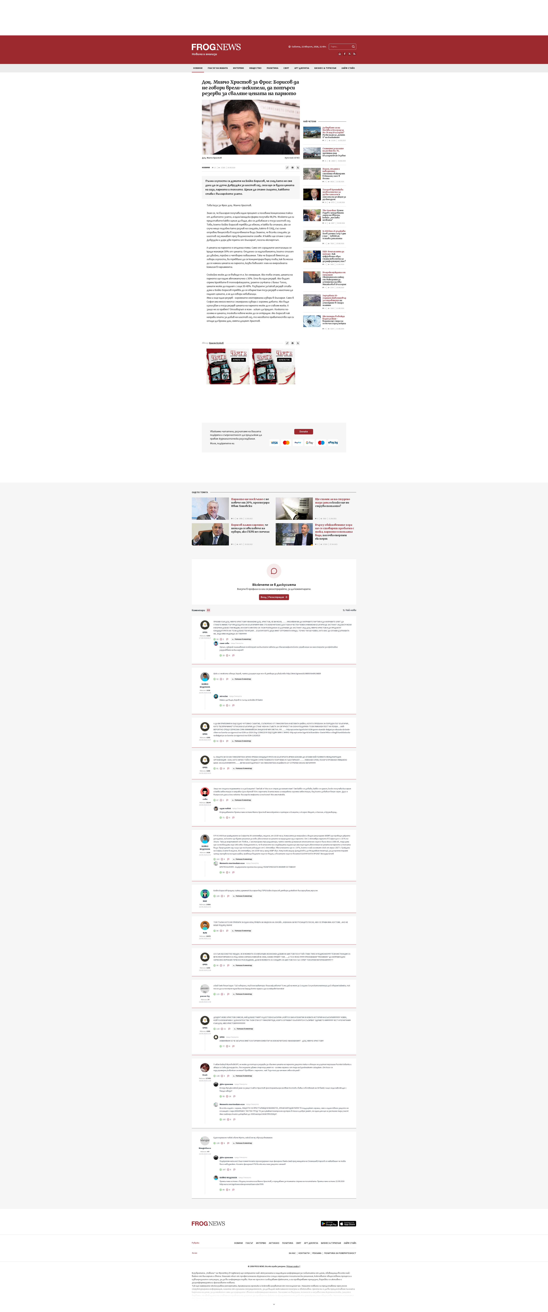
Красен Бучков (216, 343)
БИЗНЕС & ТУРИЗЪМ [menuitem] (325, 68)
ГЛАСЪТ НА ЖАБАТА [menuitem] (218, 68)
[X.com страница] (349, 54)
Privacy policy (293, 1266)
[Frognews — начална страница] (208, 1223)
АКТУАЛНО (274, 1243)
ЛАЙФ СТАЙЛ (350, 1243)
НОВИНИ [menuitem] (198, 68)
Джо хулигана (226, 1084)
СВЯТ (298, 1243)
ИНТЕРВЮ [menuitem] (238, 68)
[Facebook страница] (344, 54)
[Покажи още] (274, 1304)
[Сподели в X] (298, 168)
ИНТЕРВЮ (261, 1243)
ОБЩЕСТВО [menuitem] (255, 68)
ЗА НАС (292, 1253)
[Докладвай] (227, 639)
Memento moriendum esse (232, 863)
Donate (304, 431)
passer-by (205, 996)
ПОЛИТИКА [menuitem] (272, 68)
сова (205, 799)
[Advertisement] (274, 17)
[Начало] (340, 54)
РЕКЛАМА (316, 1253)
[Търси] (353, 46)
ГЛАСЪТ (249, 1243)
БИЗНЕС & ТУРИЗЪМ (331, 1243)
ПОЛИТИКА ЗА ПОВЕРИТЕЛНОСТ (340, 1253)
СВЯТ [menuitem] (286, 68)
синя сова (224, 643)
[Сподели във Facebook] (293, 168)
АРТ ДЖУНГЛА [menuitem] (301, 68)
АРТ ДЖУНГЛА (311, 1243)
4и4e (205, 932)
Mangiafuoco (205, 1148)
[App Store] (347, 1223)
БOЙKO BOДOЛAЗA (205, 685)
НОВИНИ (206, 167)
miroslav (224, 696)
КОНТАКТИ (304, 1253)
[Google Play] (329, 1223)
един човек (225, 808)
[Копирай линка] (287, 168)
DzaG (205, 1075)
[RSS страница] (354, 54)
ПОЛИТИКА (287, 1243)
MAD (205, 901)
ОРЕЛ (205, 632)
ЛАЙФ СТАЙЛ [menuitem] (348, 68)
